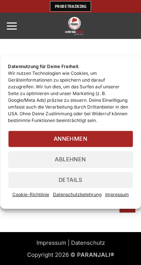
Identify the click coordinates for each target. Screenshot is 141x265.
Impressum (117, 194)
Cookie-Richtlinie (30, 194)
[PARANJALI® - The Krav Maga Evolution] (74, 26)
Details (70, 179)
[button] (12, 26)
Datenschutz (88, 242)
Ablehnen (70, 159)
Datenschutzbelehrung (77, 194)
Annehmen (71, 138)
